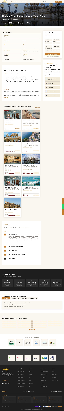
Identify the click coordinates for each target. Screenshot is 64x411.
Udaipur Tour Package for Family (10, 187)
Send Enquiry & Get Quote (52, 54)
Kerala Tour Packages (21, 386)
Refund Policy (24, 298)
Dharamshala (31, 383)
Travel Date (55, 41)
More (49, 1)
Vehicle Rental (37, 1)
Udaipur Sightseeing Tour (9, 165)
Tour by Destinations (24, 1)
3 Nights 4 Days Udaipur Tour (28, 187)
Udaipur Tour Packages (7, 13)
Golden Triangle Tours (21, 371)
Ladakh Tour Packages (21, 377)
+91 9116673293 (5, 380)
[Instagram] (26, 391)
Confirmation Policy (15, 298)
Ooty (29, 386)
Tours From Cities (44, 1)
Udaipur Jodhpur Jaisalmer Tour (10, 143)
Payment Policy (6, 298)
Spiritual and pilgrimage (44, 374)
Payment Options (54, 374)
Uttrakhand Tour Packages (21, 380)
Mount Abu (30, 374)
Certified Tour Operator (55, 380)
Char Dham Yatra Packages (21, 383)
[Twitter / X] (31, 391)
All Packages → (37, 107)
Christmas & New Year (44, 386)
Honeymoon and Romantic (44, 371)
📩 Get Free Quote (6, 19)
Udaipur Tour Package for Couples (29, 120)
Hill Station (42, 383)
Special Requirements (48, 48)
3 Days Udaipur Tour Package (28, 143)
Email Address (47, 41)
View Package (17, 128)
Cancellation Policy (33, 298)
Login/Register (58, 1)
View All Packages (15, 19)
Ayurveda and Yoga (43, 380)
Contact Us (53, 371)
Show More (32, 329)
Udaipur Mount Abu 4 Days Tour (28, 165)
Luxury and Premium (43, 377)
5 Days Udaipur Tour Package (10, 120)
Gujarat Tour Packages (21, 374)
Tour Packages (16, 1)
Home (12, 1)
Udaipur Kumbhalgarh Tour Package (11, 209)
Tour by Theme (31, 1)
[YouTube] (29, 391)
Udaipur (30, 371)
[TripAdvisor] (33, 391)
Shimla (30, 380)
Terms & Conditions (54, 377)
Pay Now (60, 406)
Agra (29, 377)
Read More (6, 97)
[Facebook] (24, 391)
